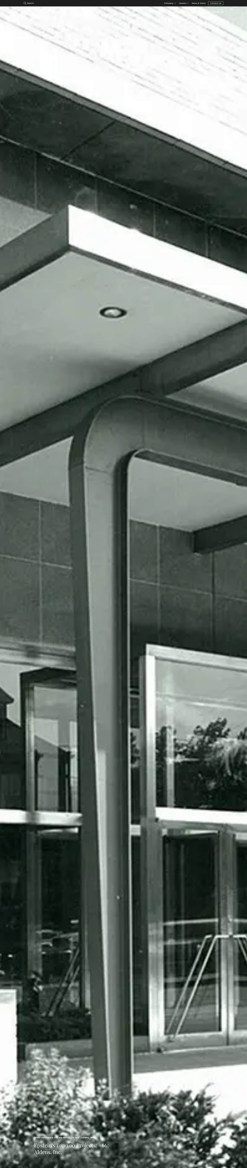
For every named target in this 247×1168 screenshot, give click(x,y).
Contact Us (215, 3)
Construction (199, 12)
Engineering (177, 12)
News (37, 1138)
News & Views (199, 3)
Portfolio (217, 12)
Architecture (157, 12)
